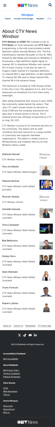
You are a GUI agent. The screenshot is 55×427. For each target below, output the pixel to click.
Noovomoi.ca (9, 409)
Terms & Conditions (11, 373)
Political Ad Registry (12, 377)
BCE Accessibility (10, 359)
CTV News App (44, 326)
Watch (8, 19)
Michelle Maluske (11, 209)
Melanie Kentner (10, 181)
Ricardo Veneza (10, 196)
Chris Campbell (10, 225)
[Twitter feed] (19, 335)
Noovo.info (8, 406)
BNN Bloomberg (10, 391)
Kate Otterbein (10, 272)
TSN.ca (6, 394)
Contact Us (18, 326)
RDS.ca (6, 412)
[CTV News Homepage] (27, 5)
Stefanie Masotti (11, 154)
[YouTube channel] (30, 335)
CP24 (5, 388)
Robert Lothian (10, 303)
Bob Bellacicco (10, 240)
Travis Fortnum (10, 287)
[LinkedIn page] (35, 335)
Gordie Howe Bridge (23, 19)
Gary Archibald (10, 166)
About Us (7, 326)
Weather (40, 19)
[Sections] (4, 5)
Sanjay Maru (9, 256)
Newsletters (30, 326)
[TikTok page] (24, 335)
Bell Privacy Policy (11, 370)
